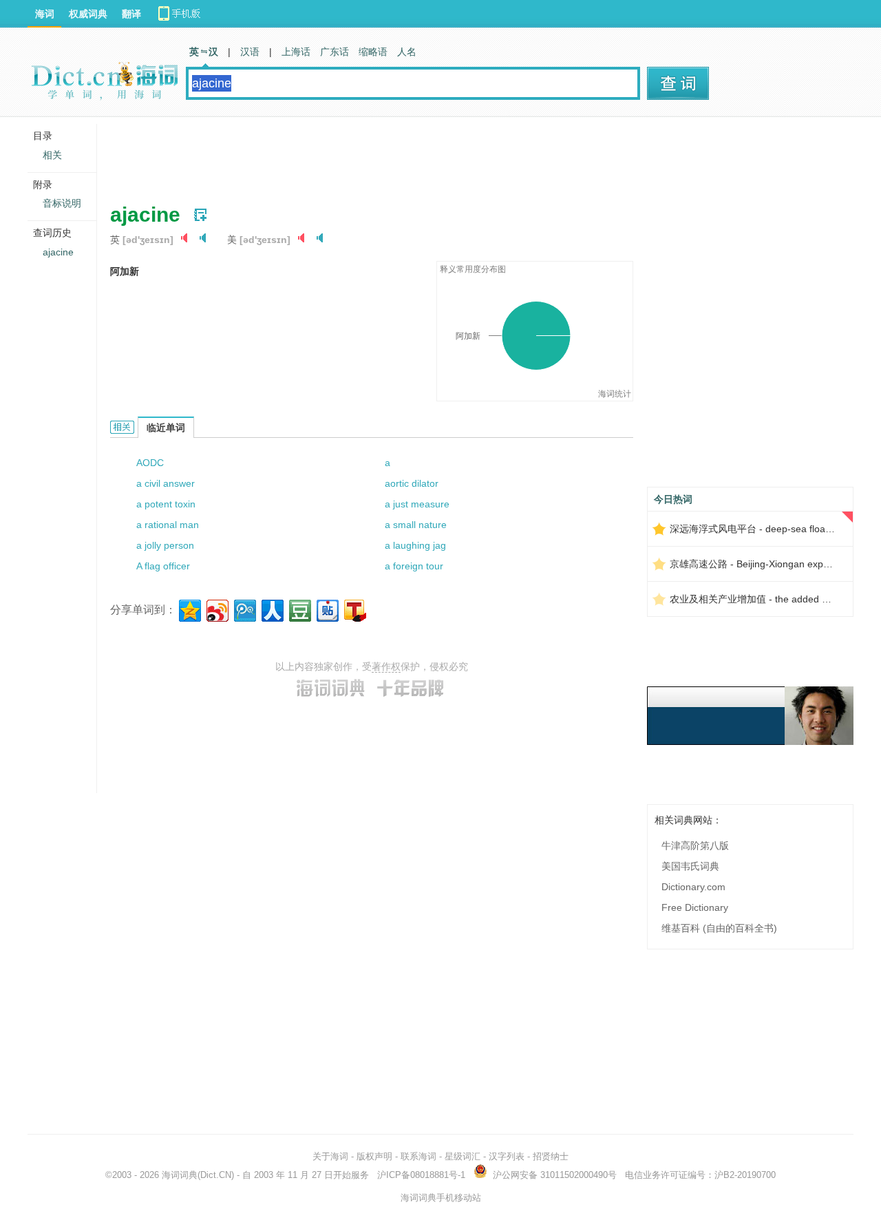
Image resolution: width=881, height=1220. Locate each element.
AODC (150, 462)
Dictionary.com (693, 886)
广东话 (334, 51)
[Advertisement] (360, 155)
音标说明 (62, 203)
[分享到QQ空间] (189, 609)
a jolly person (165, 545)
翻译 (131, 13)
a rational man (167, 524)
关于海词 (330, 1156)
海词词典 (180, 1175)
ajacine (58, 251)
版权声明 (374, 1156)
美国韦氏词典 (690, 866)
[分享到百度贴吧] (326, 609)
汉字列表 (506, 1156)
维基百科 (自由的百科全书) (719, 928)
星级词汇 (462, 1156)
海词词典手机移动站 (441, 1197)
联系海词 (418, 1156)
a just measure (417, 503)
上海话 (296, 51)
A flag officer (163, 565)
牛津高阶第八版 (695, 845)
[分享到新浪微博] (216, 609)
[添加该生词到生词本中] (200, 215)
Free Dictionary (694, 907)
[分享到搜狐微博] (354, 609)
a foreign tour (414, 565)
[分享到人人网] (271, 609)
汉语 (249, 51)
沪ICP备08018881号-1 (421, 1175)
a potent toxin (165, 503)
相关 (52, 154)
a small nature (416, 524)
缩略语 (373, 51)
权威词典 (88, 13)
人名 (406, 51)
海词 (44, 13)
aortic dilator (411, 483)
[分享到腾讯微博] (244, 609)
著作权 (386, 666)
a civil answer (165, 483)
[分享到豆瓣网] (299, 609)
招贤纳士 (551, 1156)
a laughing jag (415, 545)
